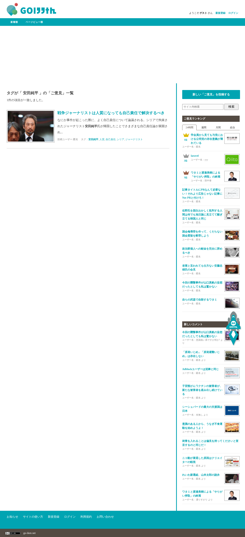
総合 (232, 127)
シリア (120, 139)
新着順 (14, 22)
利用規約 (86, 516)
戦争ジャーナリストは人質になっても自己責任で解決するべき (111, 113)
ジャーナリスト (134, 139)
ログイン (233, 12)
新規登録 (220, 12)
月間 (218, 127)
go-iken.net (29, 533)
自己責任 (111, 139)
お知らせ (12, 516)
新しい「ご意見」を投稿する (211, 94)
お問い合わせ (105, 516)
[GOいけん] (31, 15)
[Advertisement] (122, 54)
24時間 (189, 127)
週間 (203, 127)
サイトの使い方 (33, 516)
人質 (102, 139)
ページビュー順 (34, 22)
